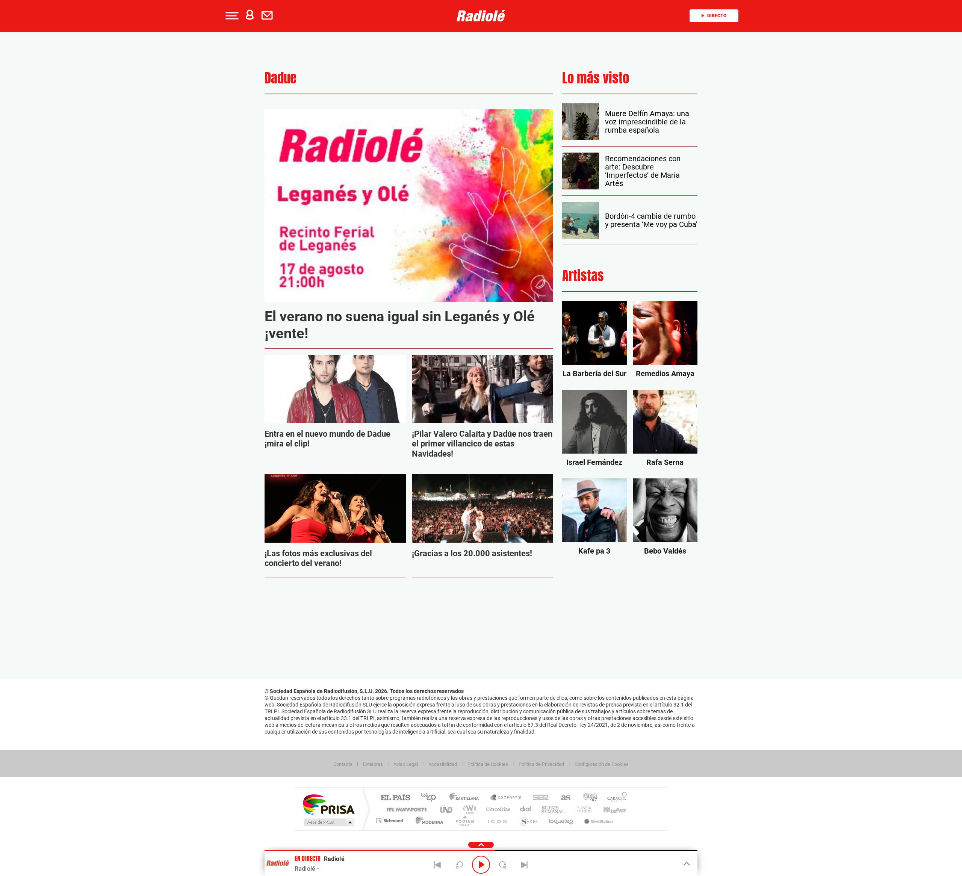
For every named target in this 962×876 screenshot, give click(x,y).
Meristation (597, 820)
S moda (528, 820)
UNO (447, 809)
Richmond (390, 820)
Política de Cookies (487, 764)
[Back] (438, 865)
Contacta (342, 764)
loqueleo (561, 820)
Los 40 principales (431, 798)
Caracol (615, 798)
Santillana (466, 798)
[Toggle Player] (686, 864)
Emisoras (373, 764)
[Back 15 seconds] (459, 865)
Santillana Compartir (506, 798)
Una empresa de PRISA (328, 804)
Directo (716, 15)
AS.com (562, 798)
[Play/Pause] (481, 865)
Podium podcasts (464, 820)
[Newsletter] (269, 16)
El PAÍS (395, 798)
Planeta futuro (581, 809)
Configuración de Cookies (602, 764)
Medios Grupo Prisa (328, 822)
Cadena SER (538, 798)
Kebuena (608, 809)
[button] (231, 16)
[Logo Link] (481, 16)
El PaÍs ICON (497, 820)
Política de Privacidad (541, 764)
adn (587, 798)
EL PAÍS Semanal (553, 809)
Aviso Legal (405, 764)
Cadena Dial (525, 809)
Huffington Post (405, 809)
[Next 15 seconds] (503, 865)
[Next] (524, 865)
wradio (468, 809)
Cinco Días (497, 809)
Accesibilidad (442, 764)
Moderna (427, 820)
